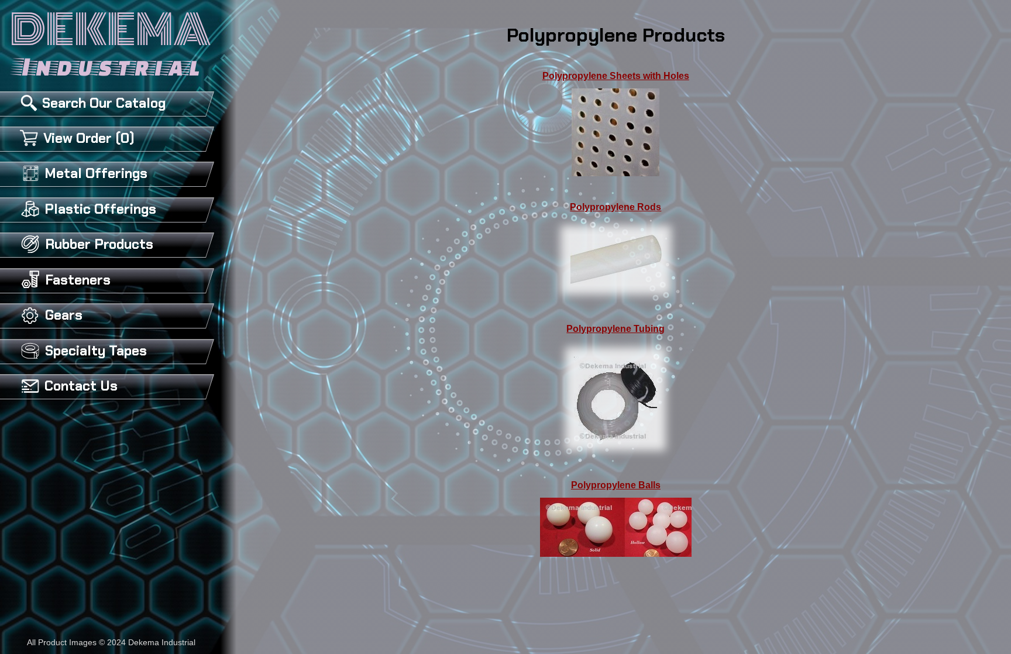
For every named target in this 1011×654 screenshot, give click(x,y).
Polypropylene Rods (615, 207)
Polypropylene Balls (616, 485)
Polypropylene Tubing (615, 329)
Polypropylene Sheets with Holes (615, 76)
